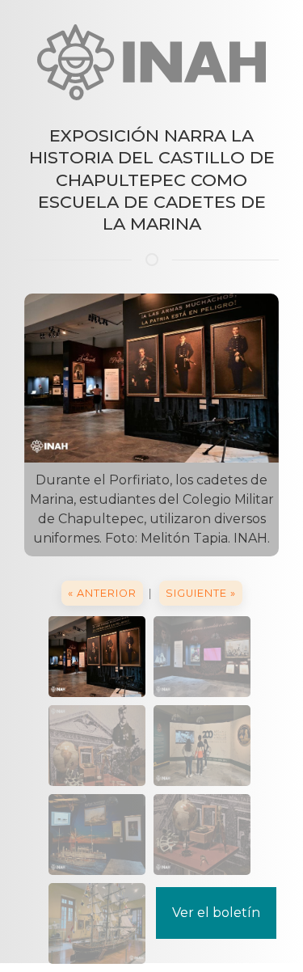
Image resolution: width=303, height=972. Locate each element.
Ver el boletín (216, 912)
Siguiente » (201, 593)
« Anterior (102, 593)
